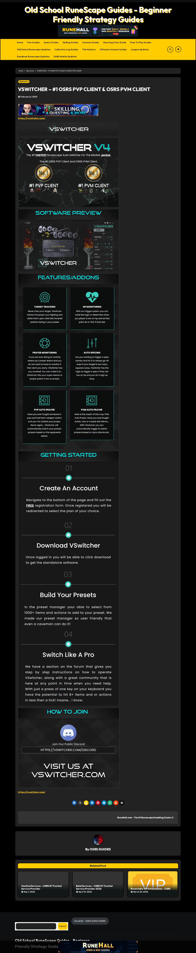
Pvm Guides (33, 42)
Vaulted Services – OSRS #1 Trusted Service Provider (41, 887)
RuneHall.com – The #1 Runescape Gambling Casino (144, 817)
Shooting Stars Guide (114, 42)
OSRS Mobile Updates (65, 56)
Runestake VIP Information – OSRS (150, 888)
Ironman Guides (90, 42)
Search (62, 926)
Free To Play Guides (140, 42)
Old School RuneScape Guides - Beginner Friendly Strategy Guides (98, 14)
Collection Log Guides (66, 49)
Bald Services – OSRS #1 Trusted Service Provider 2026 (94, 887)
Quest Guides (51, 42)
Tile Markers (89, 49)
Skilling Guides (70, 42)
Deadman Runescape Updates (33, 56)
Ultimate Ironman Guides (113, 49)
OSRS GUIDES (100, 849)
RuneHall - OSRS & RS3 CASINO (90, 921)
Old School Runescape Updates (34, 49)
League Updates (140, 49)
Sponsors (24, 81)
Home (20, 42)
